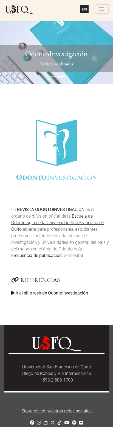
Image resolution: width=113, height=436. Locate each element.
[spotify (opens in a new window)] (74, 422)
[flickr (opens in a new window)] (81, 422)
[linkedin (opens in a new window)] (45, 422)
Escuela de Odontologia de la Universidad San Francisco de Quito (57, 222)
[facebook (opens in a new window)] (32, 422)
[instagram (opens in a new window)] (39, 422)
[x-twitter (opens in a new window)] (52, 422)
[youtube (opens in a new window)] (66, 422)
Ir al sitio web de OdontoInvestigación (52, 293)
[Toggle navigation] (102, 9)
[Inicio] (19, 9)
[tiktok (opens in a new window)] (59, 422)
